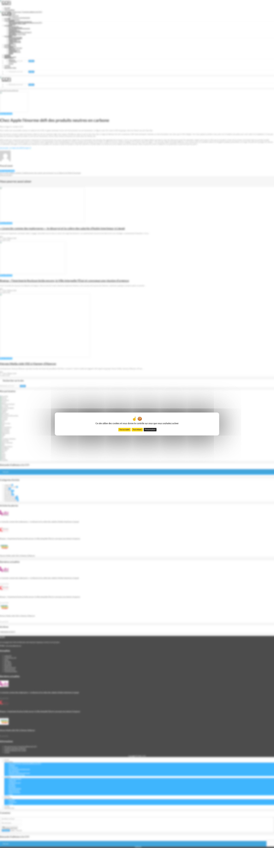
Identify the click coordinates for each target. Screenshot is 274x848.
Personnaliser (150, 429)
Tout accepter (124, 429)
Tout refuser (137, 429)
